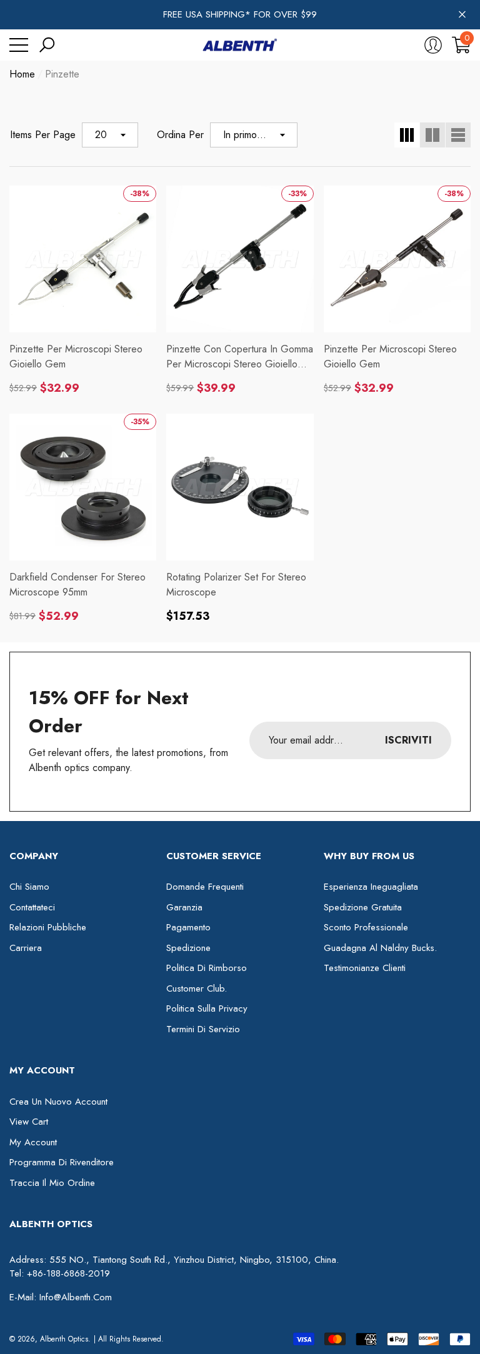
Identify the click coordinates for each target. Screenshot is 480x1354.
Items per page (43, 134)
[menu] (18, 45)
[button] (47, 45)
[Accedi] (433, 45)
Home (22, 74)
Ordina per (180, 134)
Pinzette (62, 74)
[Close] (462, 14)
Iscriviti (408, 740)
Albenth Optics (64, 1339)
